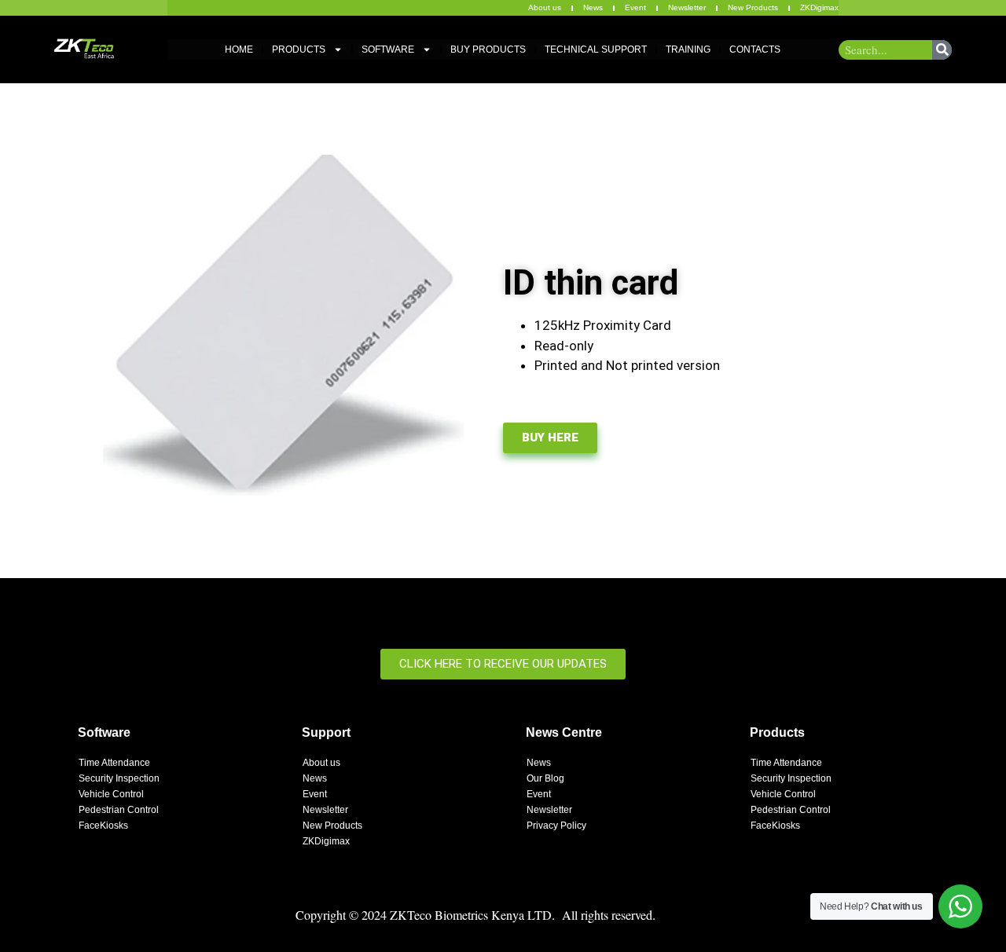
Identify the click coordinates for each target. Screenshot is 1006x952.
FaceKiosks (103, 825)
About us (544, 7)
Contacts (754, 49)
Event (635, 7)
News (593, 7)
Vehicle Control (111, 794)
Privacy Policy (556, 825)
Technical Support (596, 49)
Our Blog (545, 778)
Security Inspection (119, 778)
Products (298, 49)
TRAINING (688, 49)
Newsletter (687, 7)
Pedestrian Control (119, 809)
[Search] (942, 50)
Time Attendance (114, 762)
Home (239, 49)
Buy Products (488, 49)
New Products (753, 7)
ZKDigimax (819, 7)
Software (388, 49)
